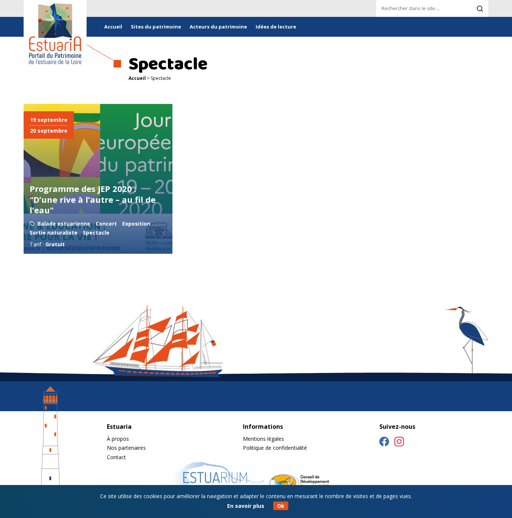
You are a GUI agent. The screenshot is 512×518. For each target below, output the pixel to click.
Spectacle (96, 232)
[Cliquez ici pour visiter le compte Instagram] (399, 443)
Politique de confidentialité (275, 447)
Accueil (113, 26)
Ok (280, 505)
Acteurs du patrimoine (218, 26)
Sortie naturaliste (54, 232)
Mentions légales (263, 438)
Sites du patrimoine (156, 26)
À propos (118, 438)
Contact (116, 457)
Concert (106, 223)
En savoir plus (245, 505)
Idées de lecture (276, 26)
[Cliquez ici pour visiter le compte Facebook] (384, 443)
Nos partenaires (126, 447)
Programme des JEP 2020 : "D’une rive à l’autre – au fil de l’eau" (93, 199)
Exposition (136, 223)
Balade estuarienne (63, 223)
